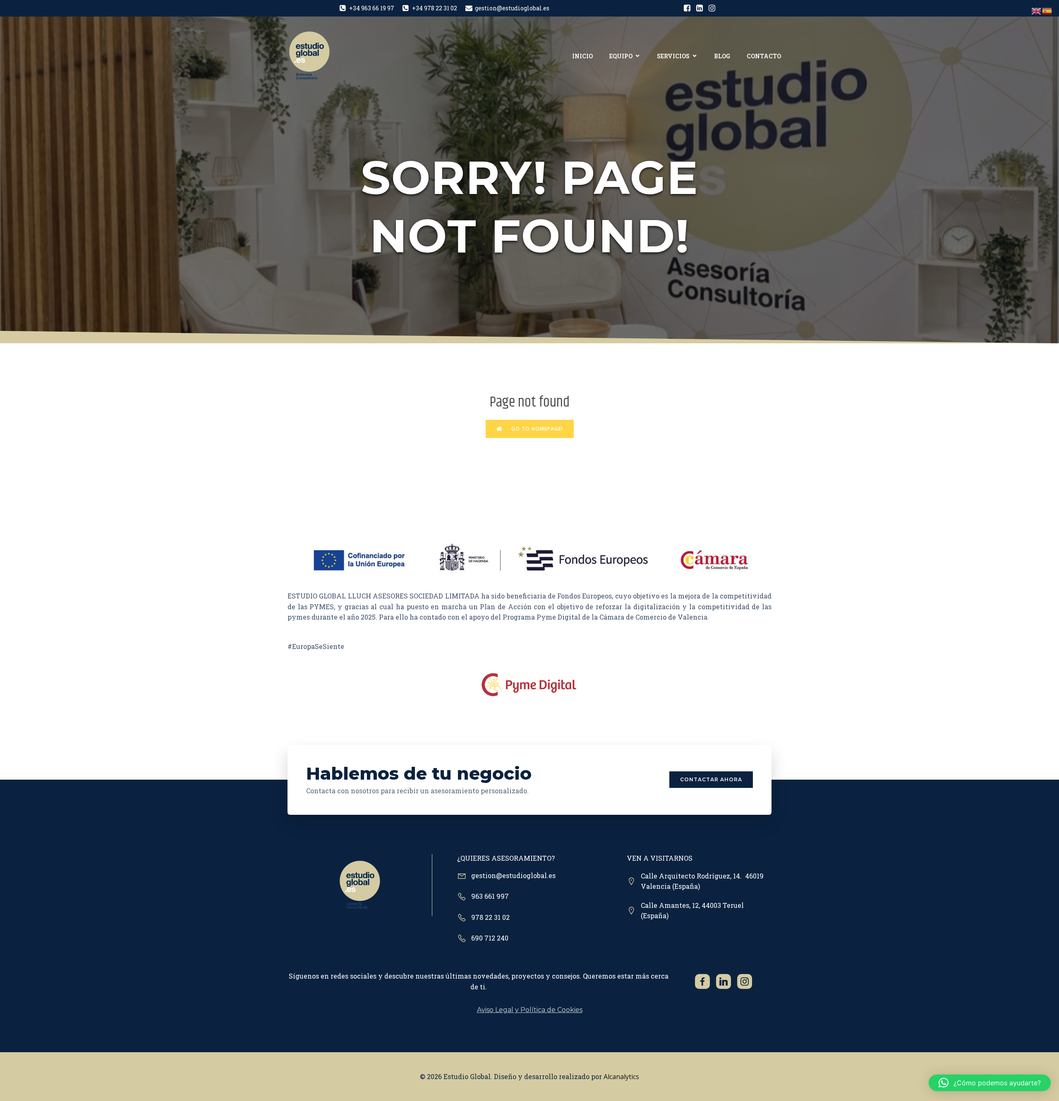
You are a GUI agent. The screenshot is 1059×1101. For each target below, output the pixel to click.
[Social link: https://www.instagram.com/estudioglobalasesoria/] (712, 8)
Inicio (582, 56)
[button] (990, 1083)
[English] (1036, 10)
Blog (722, 56)
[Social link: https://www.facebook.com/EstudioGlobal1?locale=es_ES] (687, 8)
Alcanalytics (621, 1076)
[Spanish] (1047, 10)
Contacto (764, 56)
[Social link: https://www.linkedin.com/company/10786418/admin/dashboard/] (699, 8)
